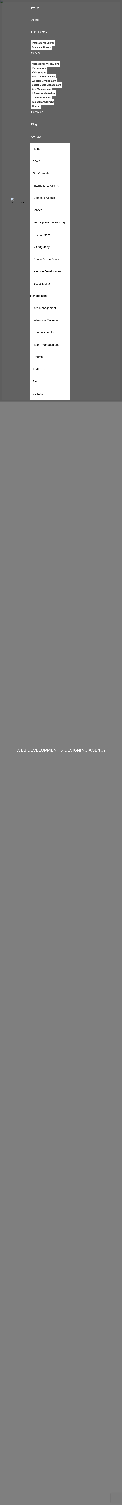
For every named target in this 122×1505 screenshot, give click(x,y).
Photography (42, 234)
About (36, 161)
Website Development (47, 271)
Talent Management (46, 344)
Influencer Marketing (46, 320)
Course (38, 357)
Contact (38, 393)
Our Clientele (41, 173)
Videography (42, 247)
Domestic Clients (44, 197)
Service (37, 210)
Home (36, 148)
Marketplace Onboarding (49, 222)
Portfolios (39, 369)
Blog (35, 381)
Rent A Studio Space (47, 259)
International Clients (46, 185)
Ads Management (45, 308)
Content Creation (44, 332)
